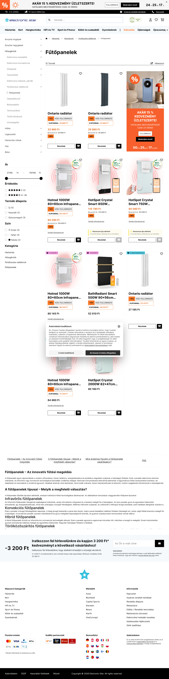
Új (11, 208)
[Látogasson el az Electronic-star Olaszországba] (107, 640)
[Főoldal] (49, 38)
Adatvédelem (117, 551)
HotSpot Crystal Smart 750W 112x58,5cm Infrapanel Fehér (141, 202)
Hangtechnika (11, 601)
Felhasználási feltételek (135, 643)
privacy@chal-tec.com (147, 555)
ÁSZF (23, 673)
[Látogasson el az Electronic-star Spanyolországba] (87, 645)
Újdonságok (144, 30)
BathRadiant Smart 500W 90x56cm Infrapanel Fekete (102, 295)
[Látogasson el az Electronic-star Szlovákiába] (92, 645)
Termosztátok (13, 110)
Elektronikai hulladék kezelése (141, 617)
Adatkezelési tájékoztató (138, 621)
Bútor (7, 152)
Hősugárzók (10, 51)
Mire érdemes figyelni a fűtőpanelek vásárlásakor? (104, 460)
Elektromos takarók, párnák (20, 81)
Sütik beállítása (134, 625)
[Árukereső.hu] (135, 19)
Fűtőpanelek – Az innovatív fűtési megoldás (24, 460)
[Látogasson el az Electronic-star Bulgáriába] (92, 651)
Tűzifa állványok (14, 116)
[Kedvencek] (156, 20)
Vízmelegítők (13, 122)
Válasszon (159, 63)
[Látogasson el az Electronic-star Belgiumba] (107, 651)
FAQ (144, 460)
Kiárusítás (129, 30)
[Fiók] (150, 20)
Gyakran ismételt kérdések (135, 12)
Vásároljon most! (130, 5)
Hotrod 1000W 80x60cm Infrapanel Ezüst (63, 202)
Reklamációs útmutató (137, 613)
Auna (88, 593)
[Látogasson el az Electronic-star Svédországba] (97, 651)
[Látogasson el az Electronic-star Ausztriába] (92, 640)
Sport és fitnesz (12, 609)
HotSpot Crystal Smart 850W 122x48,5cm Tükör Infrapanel (102, 202)
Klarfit (89, 613)
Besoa (89, 609)
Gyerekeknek (11, 617)
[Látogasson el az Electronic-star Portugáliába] (92, 657)
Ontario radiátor (60, 113)
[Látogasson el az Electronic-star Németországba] (87, 640)
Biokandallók (13, 104)
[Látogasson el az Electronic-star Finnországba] (102, 651)
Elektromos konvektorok (18, 63)
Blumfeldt (90, 597)
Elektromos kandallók (17, 57)
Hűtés (7, 128)
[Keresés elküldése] (49, 19)
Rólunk (56, 673)
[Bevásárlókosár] (162, 20)
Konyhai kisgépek (13, 39)
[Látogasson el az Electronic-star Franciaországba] (102, 640)
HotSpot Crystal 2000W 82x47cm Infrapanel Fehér (101, 382)
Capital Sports (93, 601)
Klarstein (90, 605)
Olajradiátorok (13, 98)
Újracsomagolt (161, 30)
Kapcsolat (160, 12)
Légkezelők (10, 134)
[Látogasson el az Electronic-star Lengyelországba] (107, 645)
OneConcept (92, 617)
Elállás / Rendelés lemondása (140, 609)
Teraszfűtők (12, 75)
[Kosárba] (78, 146)
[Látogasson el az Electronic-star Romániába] (87, 651)
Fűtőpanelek (14, 93)
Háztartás (9, 252)
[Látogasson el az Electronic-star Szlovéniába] (97, 657)
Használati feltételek (39, 673)
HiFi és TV (9, 605)
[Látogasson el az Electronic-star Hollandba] (87, 657)
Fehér (14, 235)
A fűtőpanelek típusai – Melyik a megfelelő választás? (64, 460)
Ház (7, 146)
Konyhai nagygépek (14, 45)
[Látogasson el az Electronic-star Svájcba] (97, 640)
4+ (23, 195)
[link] (64, 89)
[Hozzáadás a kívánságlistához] (80, 73)
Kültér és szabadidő (14, 613)
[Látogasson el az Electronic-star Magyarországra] (102, 645)
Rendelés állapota (135, 601)
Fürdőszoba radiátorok (17, 87)
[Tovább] (167, 30)
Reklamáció (132, 605)
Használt (14, 212)
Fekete (15, 240)
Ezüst (15, 230)
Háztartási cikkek (13, 140)
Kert (7, 597)
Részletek (61, 146)
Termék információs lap (56, 232)
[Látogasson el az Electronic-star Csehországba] (97, 645)
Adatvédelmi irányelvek (145, 642)
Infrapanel (11, 69)
